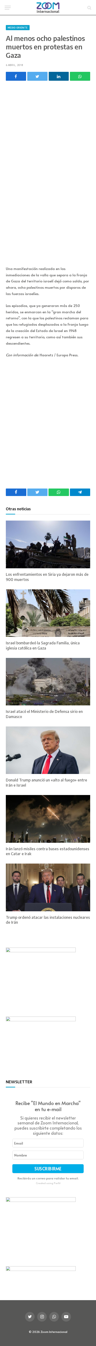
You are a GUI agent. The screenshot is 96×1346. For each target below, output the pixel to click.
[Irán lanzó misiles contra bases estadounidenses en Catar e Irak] (48, 819)
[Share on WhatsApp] (80, 76)
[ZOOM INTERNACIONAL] (48, 7)
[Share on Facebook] (16, 76)
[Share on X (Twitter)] (37, 76)
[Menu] (8, 7)
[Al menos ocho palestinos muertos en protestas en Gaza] (48, 114)
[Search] (88, 7)
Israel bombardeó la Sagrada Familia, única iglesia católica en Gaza (43, 645)
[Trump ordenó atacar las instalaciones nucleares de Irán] (48, 887)
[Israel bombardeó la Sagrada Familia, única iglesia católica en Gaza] (48, 613)
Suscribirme (48, 1168)
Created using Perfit (48, 1183)
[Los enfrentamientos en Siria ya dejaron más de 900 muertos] (48, 544)
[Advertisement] (48, 205)
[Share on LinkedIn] (59, 76)
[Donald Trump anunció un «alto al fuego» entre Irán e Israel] (48, 750)
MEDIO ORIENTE (18, 27)
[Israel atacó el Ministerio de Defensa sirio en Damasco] (48, 682)
